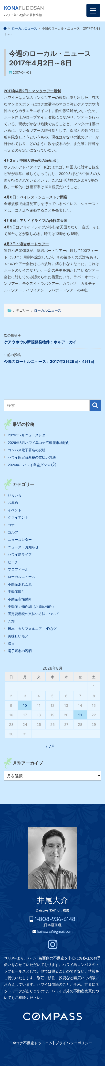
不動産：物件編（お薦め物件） (32, 606)
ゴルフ (13, 532)
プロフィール (18, 569)
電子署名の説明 (20, 651)
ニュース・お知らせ (23, 547)
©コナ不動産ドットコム (32, 1043)
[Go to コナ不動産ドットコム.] (5, 28)
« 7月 (50, 746)
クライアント (18, 517)
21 (80, 715)
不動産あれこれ (20, 584)
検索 (95, 405)
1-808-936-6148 (55, 918)
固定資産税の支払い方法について (33, 614)
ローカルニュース (47, 310)
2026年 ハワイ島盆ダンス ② (32, 465)
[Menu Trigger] (93, 10)
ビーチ (13, 562)
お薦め (13, 502)
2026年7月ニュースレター (28, 435)
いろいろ (14, 495)
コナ (11, 525)
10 (25, 705)
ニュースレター (20, 539)
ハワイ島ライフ (20, 554)
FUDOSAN (24, 8)
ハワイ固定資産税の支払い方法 (32, 457)
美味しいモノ (18, 636)
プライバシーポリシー (73, 1043)
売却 (11, 621)
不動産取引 (16, 591)
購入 (11, 643)
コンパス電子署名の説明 (26, 450)
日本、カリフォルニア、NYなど (32, 628)
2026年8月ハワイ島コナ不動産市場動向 (39, 443)
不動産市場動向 (20, 599)
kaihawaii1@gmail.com (55, 931)
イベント (14, 510)
